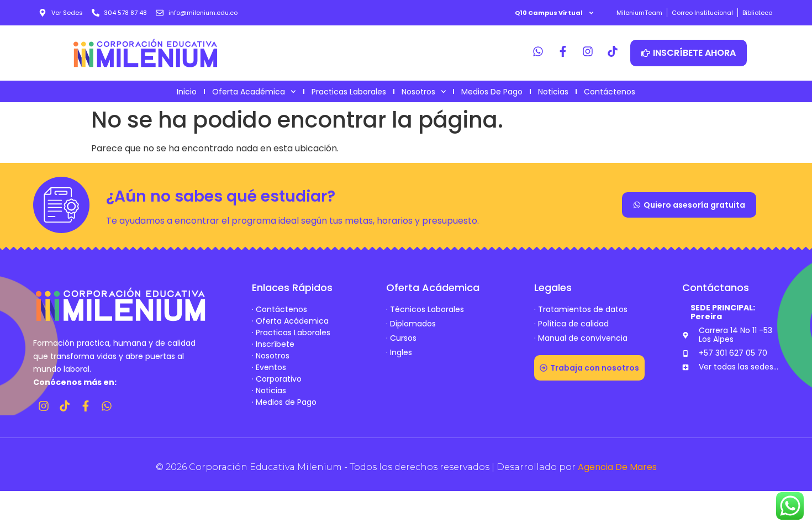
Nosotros (418, 91)
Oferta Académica (248, 91)
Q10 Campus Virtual (549, 12)
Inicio (187, 91)
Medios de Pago (492, 91)
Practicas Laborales (349, 91)
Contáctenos (609, 91)
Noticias (553, 91)
